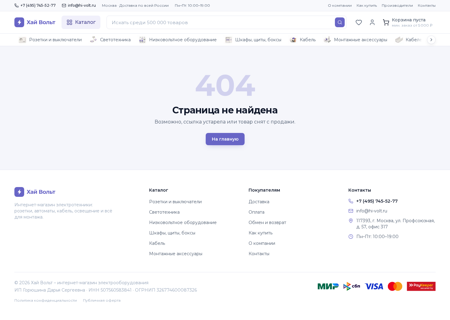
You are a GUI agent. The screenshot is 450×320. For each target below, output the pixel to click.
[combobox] (227, 22)
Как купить (367, 5)
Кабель (308, 39)
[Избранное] (359, 22)
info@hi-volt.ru (82, 5)
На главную (225, 139)
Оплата (256, 212)
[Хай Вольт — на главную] (34, 22)
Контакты (427, 5)
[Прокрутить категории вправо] (431, 39)
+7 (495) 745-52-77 (38, 5)
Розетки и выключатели (55, 39)
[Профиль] (372, 22)
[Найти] (340, 22)
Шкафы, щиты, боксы (258, 39)
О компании (340, 5)
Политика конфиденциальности (45, 300)
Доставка (259, 201)
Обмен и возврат (267, 222)
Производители (397, 5)
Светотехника (115, 39)
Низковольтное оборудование (183, 39)
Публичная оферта (102, 300)
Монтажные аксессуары (360, 39)
